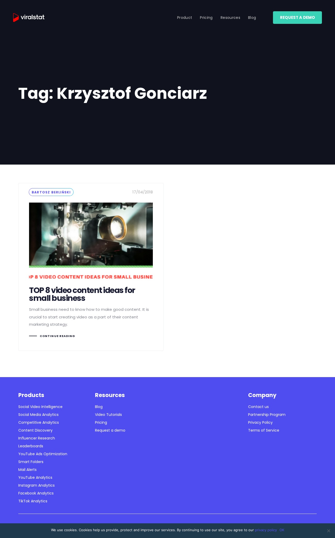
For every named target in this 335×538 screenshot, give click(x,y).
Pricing (101, 422)
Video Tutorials (108, 414)
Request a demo (110, 430)
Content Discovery (35, 430)
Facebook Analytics (36, 493)
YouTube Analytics (35, 477)
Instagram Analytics (36, 485)
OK (282, 530)
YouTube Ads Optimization (42, 454)
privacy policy (266, 530)
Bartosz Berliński (51, 192)
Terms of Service (263, 430)
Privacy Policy (260, 422)
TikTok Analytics (32, 501)
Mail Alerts (27, 469)
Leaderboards (30, 446)
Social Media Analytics (38, 414)
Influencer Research (36, 438)
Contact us (258, 406)
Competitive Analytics (38, 422)
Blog (99, 406)
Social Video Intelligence (40, 406)
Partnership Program (267, 414)
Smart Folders (30, 461)
